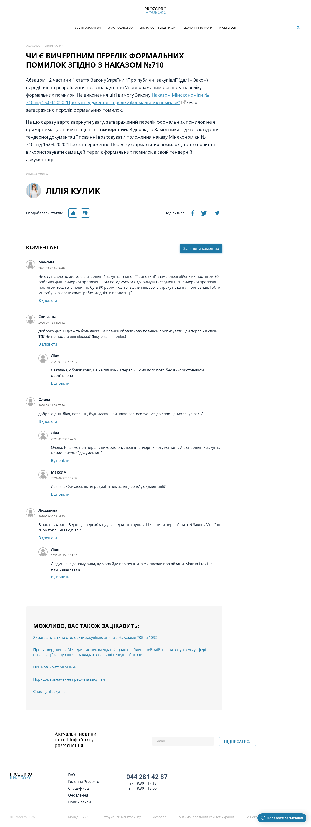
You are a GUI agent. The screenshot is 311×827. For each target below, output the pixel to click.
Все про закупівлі (88, 28)
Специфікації (79, 788)
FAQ (71, 774)
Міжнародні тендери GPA (158, 28)
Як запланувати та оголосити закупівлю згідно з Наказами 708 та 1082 (95, 637)
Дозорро (159, 817)
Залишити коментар (201, 248)
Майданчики (78, 817)
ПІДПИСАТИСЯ (238, 741)
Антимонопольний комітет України (206, 817)
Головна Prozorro (83, 781)
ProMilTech (227, 28)
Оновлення (78, 795)
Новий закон (79, 801)
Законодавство (120, 28)
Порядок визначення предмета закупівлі (69, 679)
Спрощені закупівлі (50, 691)
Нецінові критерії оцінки (54, 666)
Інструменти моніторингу (121, 817)
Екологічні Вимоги (198, 28)
